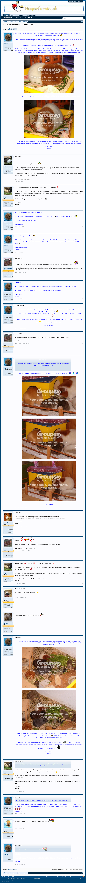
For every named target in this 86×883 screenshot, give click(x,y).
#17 (82, 791)
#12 (82, 550)
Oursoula (6, 523)
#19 (82, 828)
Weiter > (14, 29)
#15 (82, 622)
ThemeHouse (20, 879)
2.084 (11, 276)
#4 (82, 226)
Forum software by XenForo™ (13, 878)
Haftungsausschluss (60, 876)
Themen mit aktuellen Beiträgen (23, 17)
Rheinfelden (10, 532)
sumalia (6, 599)
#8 (82, 328)
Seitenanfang (79, 876)
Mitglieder (20, 15)
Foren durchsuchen (8, 17)
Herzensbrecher (8, 268)
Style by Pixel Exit (5, 881)
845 (12, 838)
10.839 (11, 173)
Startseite (74, 876)
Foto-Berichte (16, 26)
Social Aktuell (4, 876)
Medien (13, 15)
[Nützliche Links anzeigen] (82, 21)
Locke (5, 166)
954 (12, 607)
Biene (5, 830)
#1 (82, 150)
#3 (82, 206)
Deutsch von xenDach (33, 878)
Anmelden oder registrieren (75, 1)
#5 (82, 252)
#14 (82, 597)
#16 (82, 756)
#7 (82, 298)
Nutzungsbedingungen (79, 878)
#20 (82, 864)
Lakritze (28, 26)
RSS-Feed (83, 876)
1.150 (11, 530)
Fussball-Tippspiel (31, 15)
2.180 (11, 631)
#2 (82, 181)
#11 (82, 526)
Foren (6, 15)
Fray (5, 197)
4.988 (11, 205)
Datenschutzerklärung (50, 876)
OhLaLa (6, 623)
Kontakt (66, 876)
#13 (82, 583)
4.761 (11, 50)
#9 (82, 343)
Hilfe (70, 876)
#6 (82, 272)
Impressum (43, 876)
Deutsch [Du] (11, 876)
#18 (82, 813)
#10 (82, 507)
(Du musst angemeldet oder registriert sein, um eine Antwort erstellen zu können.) (66, 869)
